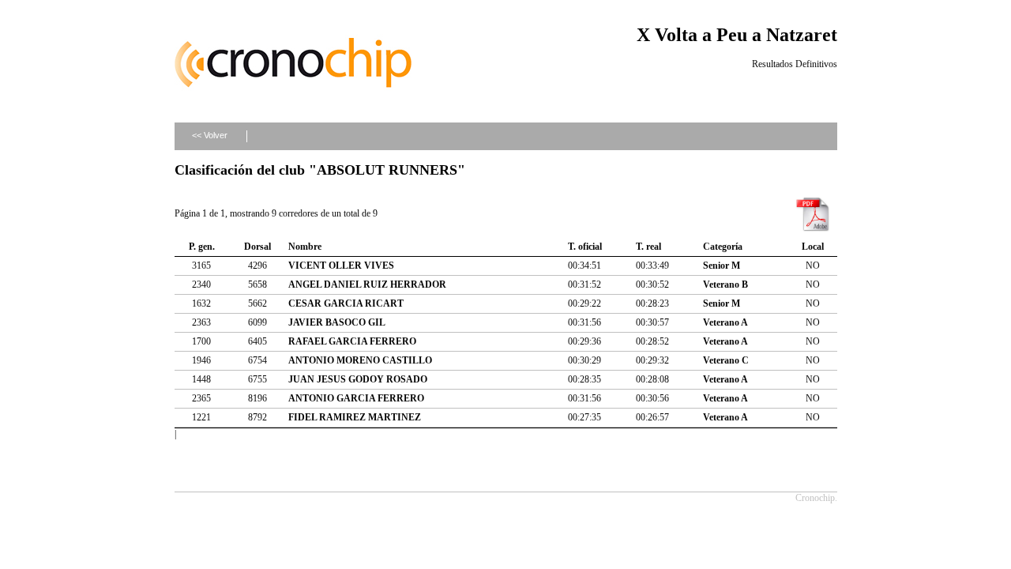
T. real (648, 246)
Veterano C (726, 360)
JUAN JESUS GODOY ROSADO (357, 379)
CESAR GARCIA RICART (346, 303)
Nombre (304, 246)
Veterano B (725, 284)
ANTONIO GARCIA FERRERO (356, 398)
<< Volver (209, 135)
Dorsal (257, 246)
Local (813, 246)
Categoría (722, 246)
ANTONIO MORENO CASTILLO (360, 360)
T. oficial (585, 246)
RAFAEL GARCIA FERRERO (352, 341)
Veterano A (725, 322)
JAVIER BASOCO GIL (336, 322)
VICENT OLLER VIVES (341, 265)
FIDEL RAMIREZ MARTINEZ (354, 417)
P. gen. (202, 246)
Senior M (721, 265)
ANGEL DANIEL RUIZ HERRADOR (367, 284)
